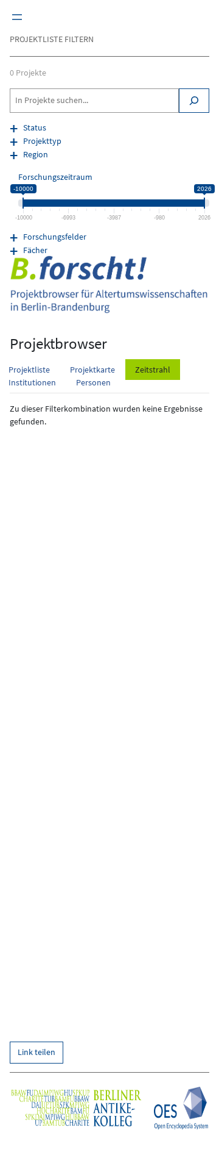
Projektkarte (92, 369)
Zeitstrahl (152, 369)
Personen (93, 382)
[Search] (194, 100)
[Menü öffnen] (17, 17)
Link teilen (36, 1051)
